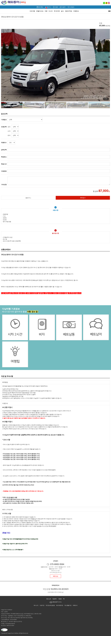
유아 (9, 135)
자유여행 (32, 11)
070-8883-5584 (57, 564)
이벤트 (56, 7)
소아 (9, 131)
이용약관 (42, 605)
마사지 (51, 11)
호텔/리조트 (39, 11)
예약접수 (83, 198)
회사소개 (48, 599)
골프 (62, 11)
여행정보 (76, 11)
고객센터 (72, 7)
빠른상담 (55, 576)
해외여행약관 (59, 605)
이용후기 (64, 7)
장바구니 (48, 7)
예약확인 (41, 7)
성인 (9, 127)
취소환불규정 (67, 605)
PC (64, 599)
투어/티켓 (57, 11)
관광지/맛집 (68, 11)
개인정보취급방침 (50, 605)
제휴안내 (75, 605)
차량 (46, 11)
